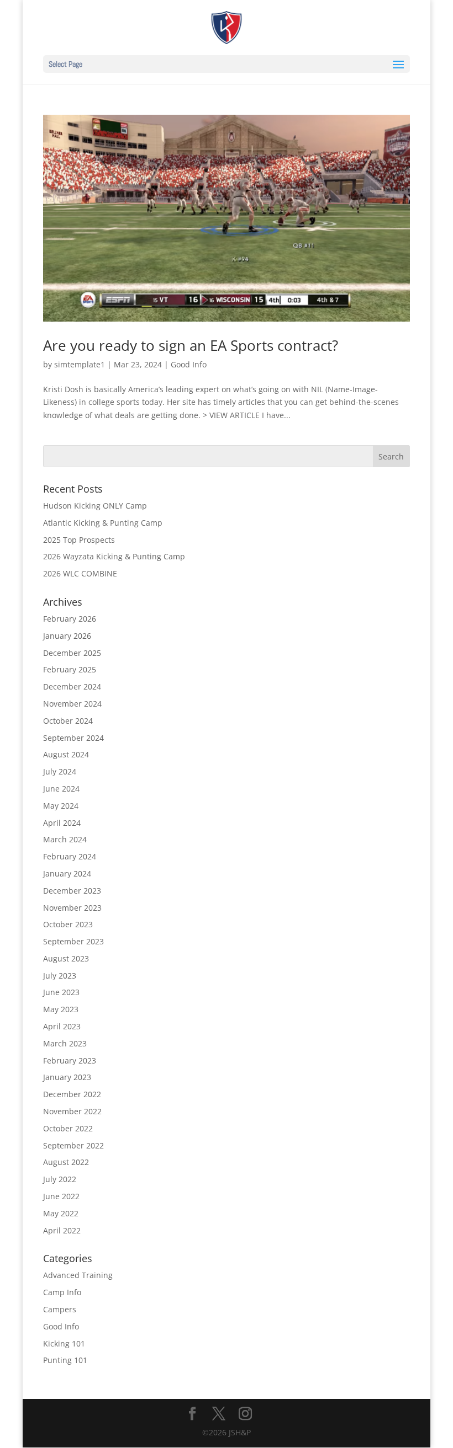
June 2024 (61, 788)
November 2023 (72, 907)
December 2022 (72, 1094)
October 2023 (68, 924)
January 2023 (67, 1077)
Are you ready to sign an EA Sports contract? (190, 345)
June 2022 (61, 1196)
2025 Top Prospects (79, 540)
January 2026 (67, 636)
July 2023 (59, 975)
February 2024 (69, 856)
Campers (59, 1309)
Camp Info (62, 1292)
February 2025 (69, 669)
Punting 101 (65, 1360)
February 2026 (69, 618)
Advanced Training (78, 1275)
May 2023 (60, 1009)
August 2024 (66, 754)
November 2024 (72, 703)
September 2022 (73, 1145)
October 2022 (68, 1128)
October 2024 (68, 720)
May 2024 (60, 805)
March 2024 (65, 839)
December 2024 (72, 686)
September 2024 (73, 738)
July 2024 (59, 771)
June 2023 (61, 992)
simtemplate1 (79, 364)
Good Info (189, 364)
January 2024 (67, 873)
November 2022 (72, 1111)
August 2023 (66, 958)
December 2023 (72, 890)
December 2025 (72, 653)
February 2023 (69, 1060)
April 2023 (62, 1026)
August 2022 (66, 1162)
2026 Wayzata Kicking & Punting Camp (114, 556)
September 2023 (73, 941)
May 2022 (60, 1213)
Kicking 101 (64, 1343)
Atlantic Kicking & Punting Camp (102, 522)
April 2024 (62, 822)
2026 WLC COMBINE (80, 573)
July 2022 (59, 1179)
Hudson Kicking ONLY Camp (95, 505)
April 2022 (62, 1230)
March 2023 (65, 1043)
